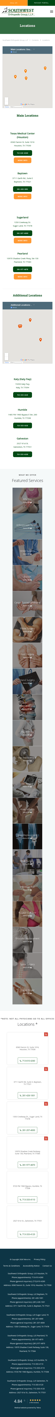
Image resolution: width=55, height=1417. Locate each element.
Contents (35, 40)
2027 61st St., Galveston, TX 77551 (27, 1221)
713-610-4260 (22, 153)
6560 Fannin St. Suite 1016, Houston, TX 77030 (27, 1048)
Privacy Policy (39, 1259)
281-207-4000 (22, 233)
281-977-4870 (22, 269)
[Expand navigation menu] (51, 11)
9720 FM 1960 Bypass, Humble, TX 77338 (27, 1187)
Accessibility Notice (31, 1266)
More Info (22, 160)
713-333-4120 (22, 454)
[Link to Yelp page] (46, 1034)
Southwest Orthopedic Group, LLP (16, 40)
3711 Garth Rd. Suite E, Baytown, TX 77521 (27, 1083)
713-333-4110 (22, 395)
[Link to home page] (24, 11)
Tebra (38, 1407)
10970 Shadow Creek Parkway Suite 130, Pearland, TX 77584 (27, 1152)
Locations (46, 40)
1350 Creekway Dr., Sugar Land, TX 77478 (27, 1118)
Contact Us (47, 1266)
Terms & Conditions (11, 1266)
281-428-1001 (22, 189)
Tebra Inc (27, 1259)
